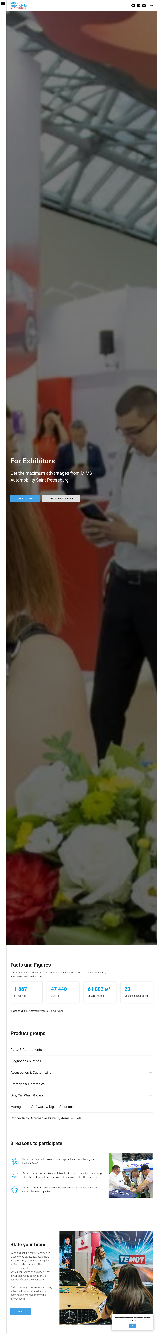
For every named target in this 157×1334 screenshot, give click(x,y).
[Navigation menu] (3, 3)
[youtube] (138, 5)
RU (151, 5)
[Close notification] (151, 1316)
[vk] (133, 5)
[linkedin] (144, 5)
